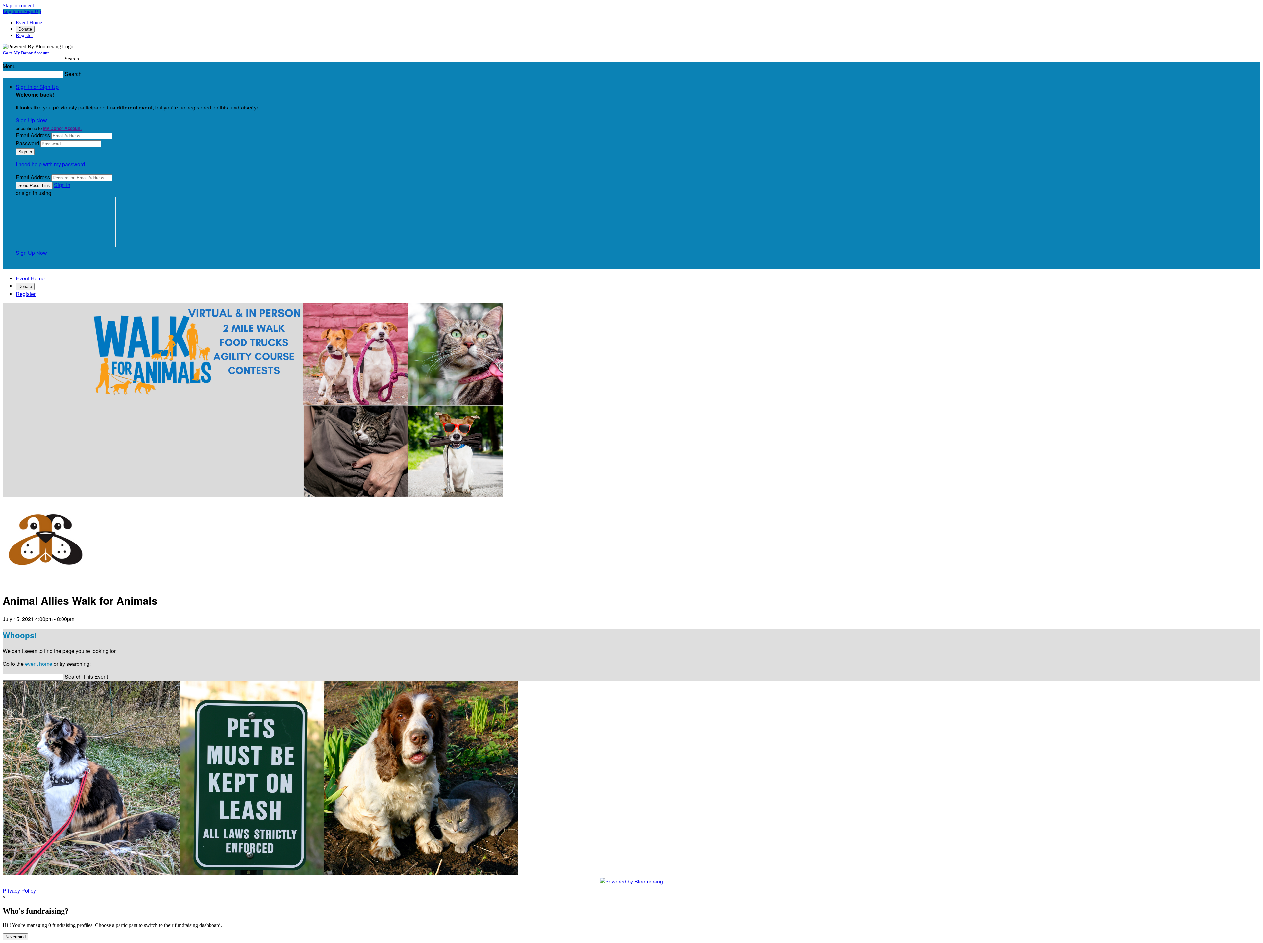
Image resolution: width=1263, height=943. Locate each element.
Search (72, 58)
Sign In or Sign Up (37, 87)
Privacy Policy (19, 890)
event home (38, 663)
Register (24, 35)
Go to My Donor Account (26, 52)
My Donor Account (62, 128)
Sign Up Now (31, 120)
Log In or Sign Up (22, 11)
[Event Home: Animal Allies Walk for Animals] (45, 582)
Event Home (29, 22)
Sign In (62, 185)
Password (27, 143)
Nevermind (15, 936)
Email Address (33, 135)
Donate (25, 29)
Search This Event (86, 676)
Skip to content (18, 5)
